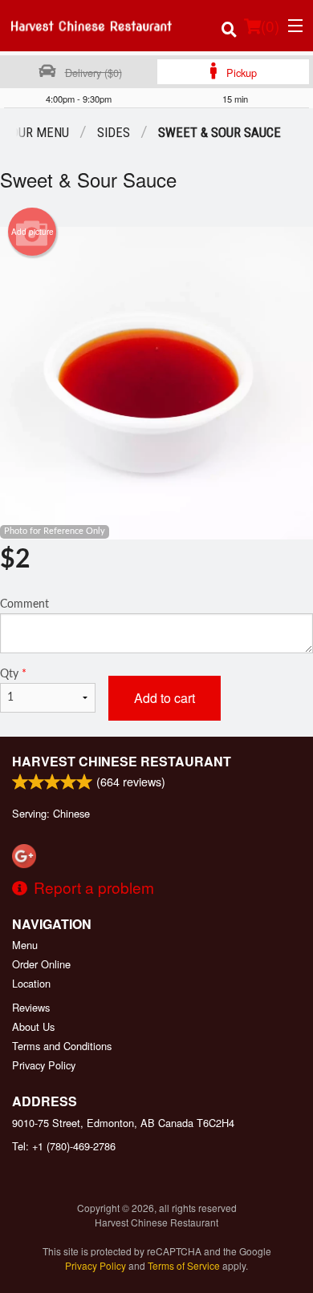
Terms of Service (184, 1265)
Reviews (31, 1007)
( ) (270, 25)
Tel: (64, 1146)
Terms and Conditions (62, 1045)
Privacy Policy (43, 1065)
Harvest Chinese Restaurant (121, 761)
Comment (24, 604)
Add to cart (164, 698)
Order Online (41, 964)
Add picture (32, 231)
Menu (25, 944)
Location (31, 983)
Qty (13, 674)
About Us (33, 1026)
